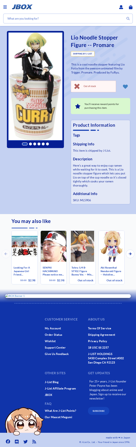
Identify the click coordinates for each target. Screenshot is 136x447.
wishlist (50, 341)
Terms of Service (99, 328)
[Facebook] (8, 440)
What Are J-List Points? (60, 410)
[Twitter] (25, 440)
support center (55, 347)
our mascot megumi (58, 417)
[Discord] (17, 440)
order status (53, 334)
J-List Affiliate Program (60, 388)
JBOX (48, 394)
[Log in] (125, 86)
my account (53, 328)
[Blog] (34, 440)
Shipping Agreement (101, 334)
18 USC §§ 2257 (98, 347)
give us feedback (57, 354)
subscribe (99, 411)
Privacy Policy (97, 341)
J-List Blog (51, 382)
